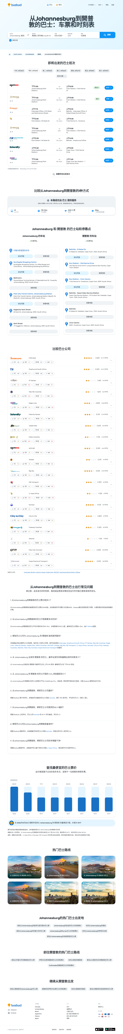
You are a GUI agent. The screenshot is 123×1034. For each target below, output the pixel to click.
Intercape (32, 358)
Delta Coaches (34, 437)
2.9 (41, 430)
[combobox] (17, 35)
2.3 (29, 565)
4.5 (18, 509)
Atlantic (31, 538)
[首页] (9, 54)
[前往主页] (14, 5)
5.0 (42, 497)
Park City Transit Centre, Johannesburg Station (33, 294)
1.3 (51, 362)
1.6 (18, 384)
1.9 (41, 384)
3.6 (18, 407)
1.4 (29, 452)
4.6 (41, 565)
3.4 (18, 430)
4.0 (41, 373)
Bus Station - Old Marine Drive (81, 263)
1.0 (52, 520)
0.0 (52, 486)
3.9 (41, 418)
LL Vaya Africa (34, 493)
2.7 (29, 418)
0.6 (52, 452)
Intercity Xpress (34, 414)
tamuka (31, 505)
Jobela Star (33, 425)
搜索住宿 (15, 40)
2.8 (18, 452)
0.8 (29, 396)
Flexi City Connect (35, 550)
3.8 (18, 497)
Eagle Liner (33, 403)
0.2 (52, 531)
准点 (26, 362)
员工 (15, 362)
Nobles (31, 459)
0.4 (52, 396)
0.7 (52, 430)
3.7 (18, 531)
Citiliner (77, 572)
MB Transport (34, 482)
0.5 (29, 384)
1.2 (52, 418)
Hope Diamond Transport (38, 561)
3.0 (41, 452)
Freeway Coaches (35, 527)
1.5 (29, 463)
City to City (33, 516)
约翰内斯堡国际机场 (21, 250)
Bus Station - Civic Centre (79, 279)
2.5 (29, 407)
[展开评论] (111, 360)
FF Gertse (32, 380)
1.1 (51, 565)
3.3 (29, 475)
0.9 (52, 407)
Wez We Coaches (35, 392)
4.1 (41, 362)
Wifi (48, 362)
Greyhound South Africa (37, 369)
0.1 (52, 384)
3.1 (29, 362)
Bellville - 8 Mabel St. (77, 249)
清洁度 (37, 362)
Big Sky (31, 471)
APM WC (32, 448)
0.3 (52, 441)
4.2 (18, 373)
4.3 (18, 362)
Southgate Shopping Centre (25, 262)
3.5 (41, 407)
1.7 (41, 396)
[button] (28, 35)
